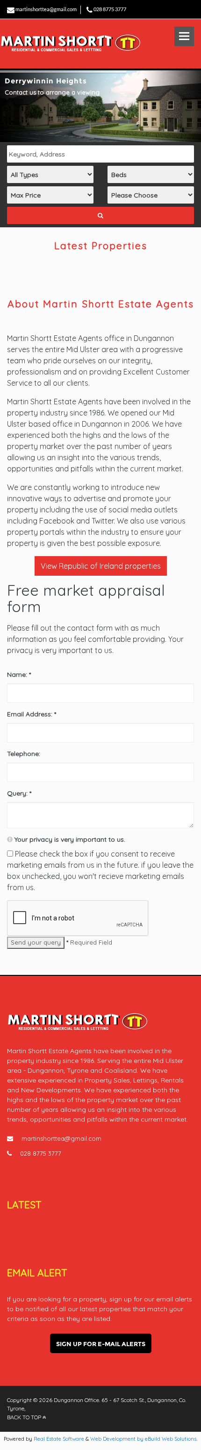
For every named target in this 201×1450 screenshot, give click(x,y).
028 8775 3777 (109, 9)
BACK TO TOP (25, 1417)
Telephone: (23, 753)
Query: (19, 793)
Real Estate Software (59, 1439)
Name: (19, 674)
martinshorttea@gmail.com (46, 9)
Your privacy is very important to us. (69, 839)
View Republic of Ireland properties (101, 566)
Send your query (36, 942)
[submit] (100, 215)
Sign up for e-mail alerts (100, 1344)
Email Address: (31, 714)
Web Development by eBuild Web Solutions (143, 1439)
